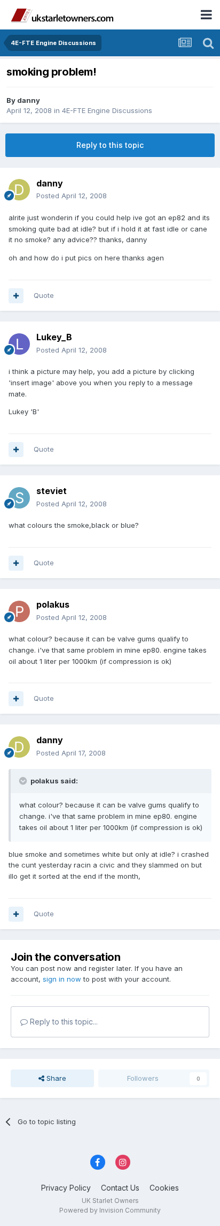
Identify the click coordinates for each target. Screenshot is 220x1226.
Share (55, 1078)
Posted (71, 195)
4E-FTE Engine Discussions (107, 110)
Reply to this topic (110, 144)
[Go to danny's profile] (19, 189)
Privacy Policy (66, 1187)
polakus (52, 604)
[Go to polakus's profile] (19, 611)
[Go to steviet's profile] (19, 498)
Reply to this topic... (63, 1021)
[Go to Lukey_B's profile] (19, 344)
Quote (44, 295)
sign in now (62, 979)
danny (28, 100)
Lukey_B (54, 337)
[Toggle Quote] (24, 780)
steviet (51, 490)
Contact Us (120, 1187)
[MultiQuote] (16, 295)
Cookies (164, 1187)
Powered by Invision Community (110, 1210)
